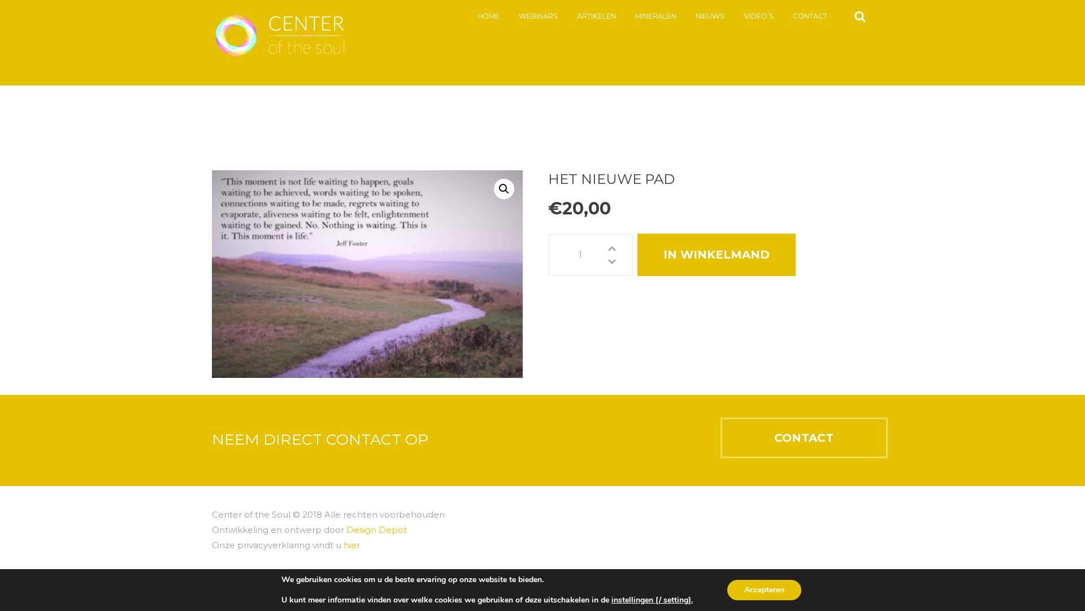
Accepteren (764, 589)
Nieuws (710, 16)
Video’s (759, 16)
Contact (810, 16)
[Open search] (860, 15)
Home (489, 16)
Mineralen (655, 16)
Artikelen (596, 16)
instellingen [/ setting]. (652, 600)
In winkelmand (716, 254)
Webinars (538, 16)
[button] (504, 189)
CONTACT (804, 438)
